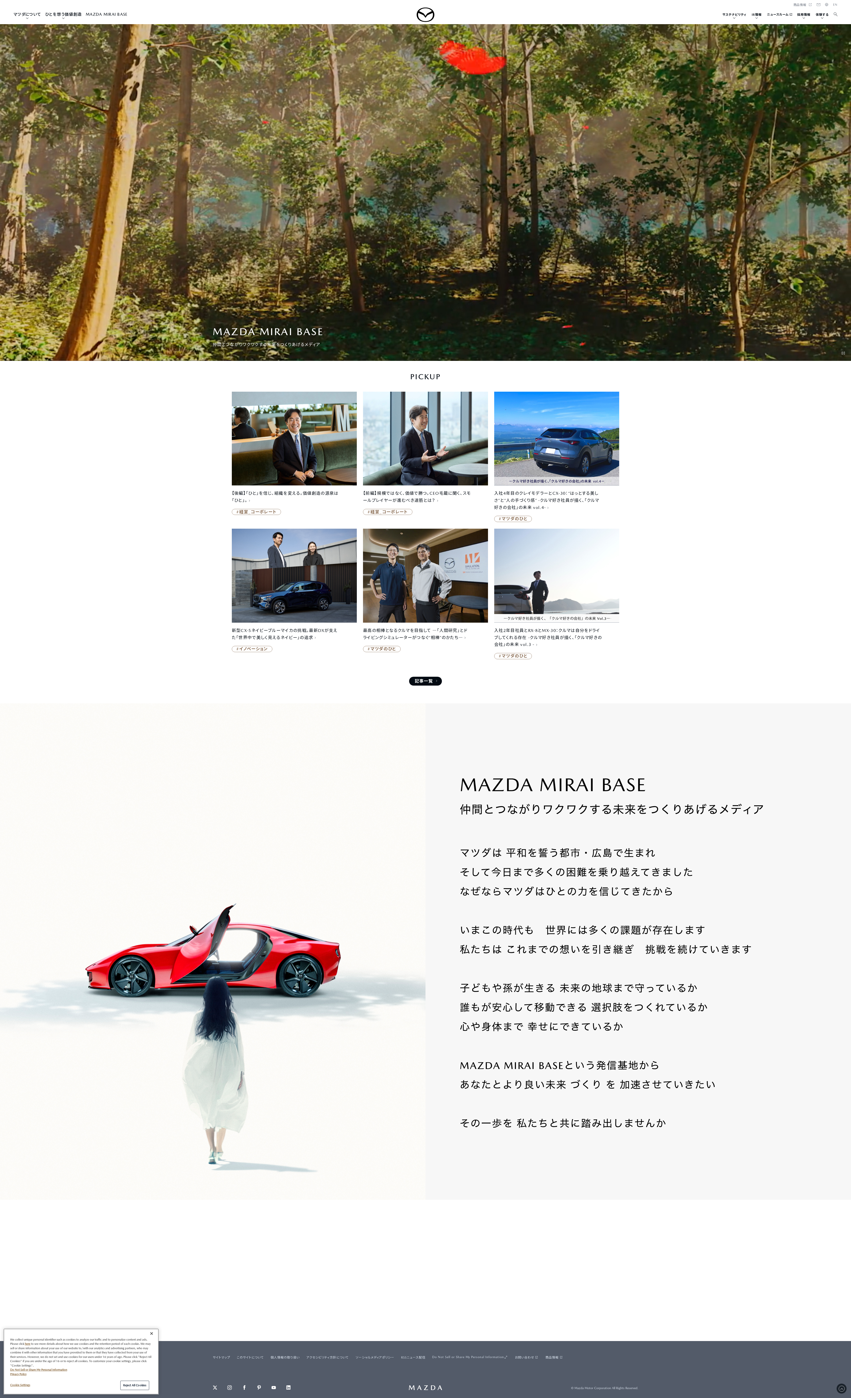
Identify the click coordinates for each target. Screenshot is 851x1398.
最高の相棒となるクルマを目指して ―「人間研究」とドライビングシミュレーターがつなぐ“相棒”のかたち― (415, 634)
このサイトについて (250, 1357)
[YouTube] (273, 1387)
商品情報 (552, 1357)
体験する (822, 14)
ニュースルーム (778, 14)
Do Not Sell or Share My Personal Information (468, 1357)
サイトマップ (221, 1357)
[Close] (151, 1333)
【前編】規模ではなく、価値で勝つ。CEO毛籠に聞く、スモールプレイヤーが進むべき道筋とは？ (417, 497)
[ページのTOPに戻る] (842, 1389)
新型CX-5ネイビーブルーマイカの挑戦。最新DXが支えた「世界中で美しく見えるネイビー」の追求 (285, 634)
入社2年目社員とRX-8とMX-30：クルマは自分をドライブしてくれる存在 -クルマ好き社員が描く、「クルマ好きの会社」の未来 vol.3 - (548, 637)
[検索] (836, 14)
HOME (835, 4)
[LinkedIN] (288, 1387)
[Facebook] (244, 1387)
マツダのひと (514, 518)
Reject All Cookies (134, 1385)
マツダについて (27, 14)
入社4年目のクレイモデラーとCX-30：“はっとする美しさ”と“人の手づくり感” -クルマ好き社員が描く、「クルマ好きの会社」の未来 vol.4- (546, 500)
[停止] (843, 353)
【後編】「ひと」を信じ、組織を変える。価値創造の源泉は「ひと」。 (285, 497)
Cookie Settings (20, 1385)
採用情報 (803, 14)
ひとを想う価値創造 (63, 14)
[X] (215, 1387)
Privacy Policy (18, 1374)
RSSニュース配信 (413, 1357)
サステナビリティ (734, 14)
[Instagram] (229, 1387)
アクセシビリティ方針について (327, 1357)
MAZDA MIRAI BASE (106, 14)
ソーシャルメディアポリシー (375, 1357)
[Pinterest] (259, 1387)
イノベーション (253, 648)
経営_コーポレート (258, 511)
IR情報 (757, 14)
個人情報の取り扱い (285, 1357)
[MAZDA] (425, 15)
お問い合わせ (524, 1357)
